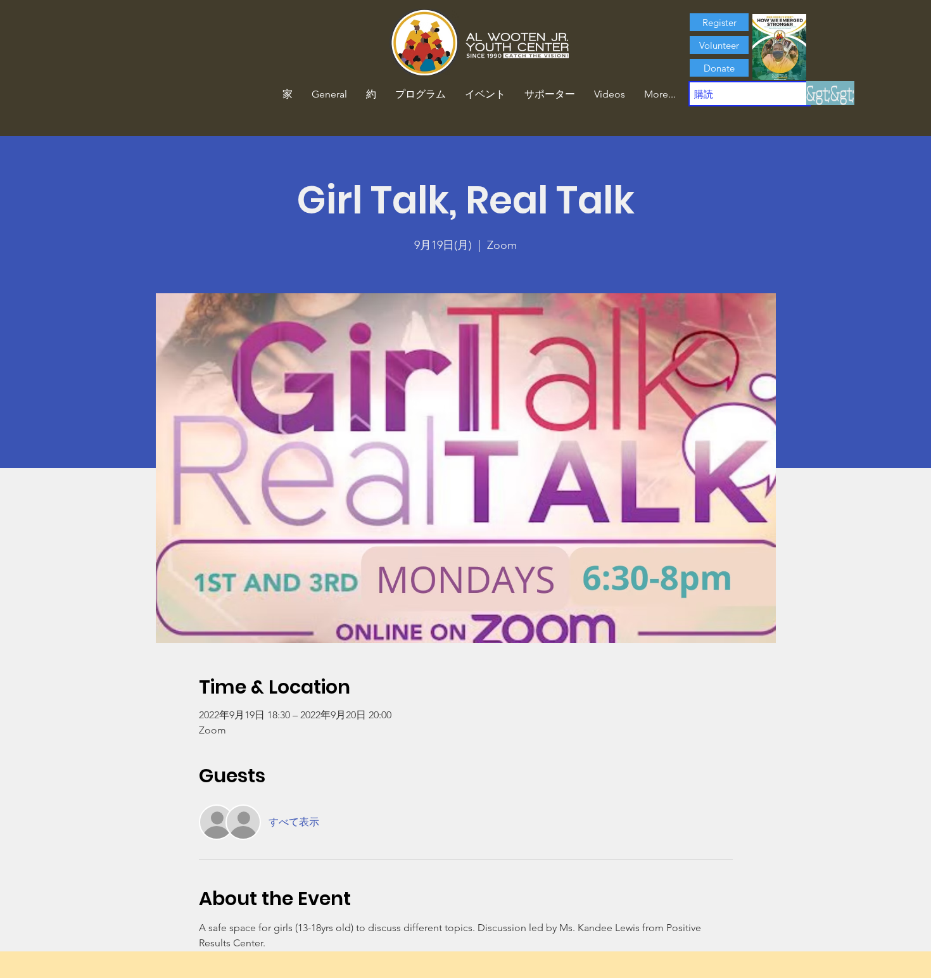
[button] (371, 94)
